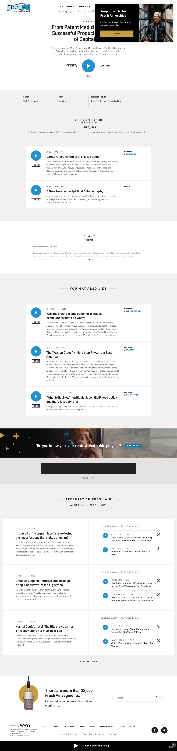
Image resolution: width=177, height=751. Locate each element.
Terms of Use (99, 734)
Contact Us (112, 734)
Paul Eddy (130, 350)
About (92, 726)
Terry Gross (63, 101)
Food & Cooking (114, 101)
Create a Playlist (107, 726)
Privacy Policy (87, 734)
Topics (56, 726)
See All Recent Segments (89, 662)
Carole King (131, 154)
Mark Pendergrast (30, 101)
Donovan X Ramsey (133, 311)
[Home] (18, 7)
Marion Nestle (132, 395)
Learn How (134, 445)
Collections (64, 6)
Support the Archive (128, 726)
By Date (82, 726)
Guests (84, 6)
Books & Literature (99, 101)
